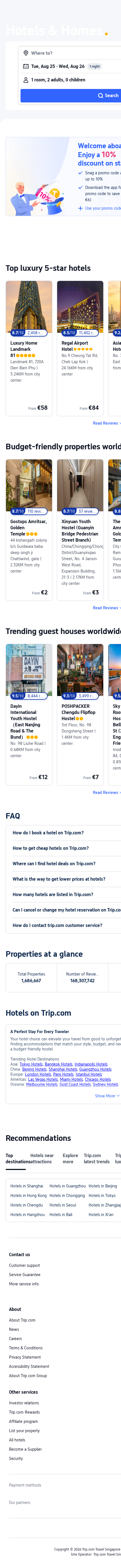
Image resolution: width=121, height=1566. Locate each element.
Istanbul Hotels (89, 1074)
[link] (29, 348)
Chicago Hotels (98, 1079)
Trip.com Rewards (24, 1412)
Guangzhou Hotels (95, 1069)
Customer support (24, 1265)
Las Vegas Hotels (43, 1079)
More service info (24, 1284)
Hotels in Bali (61, 1214)
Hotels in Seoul (63, 1205)
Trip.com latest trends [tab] (97, 1158)
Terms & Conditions (25, 1348)
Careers (15, 1338)
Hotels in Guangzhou (68, 1186)
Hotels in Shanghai (26, 1186)
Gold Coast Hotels (75, 1084)
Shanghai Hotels (63, 1069)
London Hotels (38, 1074)
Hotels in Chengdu (26, 1205)
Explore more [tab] (70, 1158)
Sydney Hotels (105, 1084)
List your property (24, 1430)
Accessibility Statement (29, 1366)
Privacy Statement (25, 1357)
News (14, 1329)
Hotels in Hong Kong (28, 1195)
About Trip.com (22, 1320)
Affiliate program (23, 1421)
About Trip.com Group (28, 1375)
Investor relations (24, 1403)
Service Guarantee (25, 1274)
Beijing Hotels (34, 1069)
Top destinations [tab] (16, 1158)
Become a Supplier (25, 1449)
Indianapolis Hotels (91, 1064)
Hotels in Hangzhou (27, 1214)
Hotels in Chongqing (67, 1195)
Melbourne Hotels (41, 1084)
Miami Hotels (71, 1079)
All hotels (17, 1440)
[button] (107, 1096)
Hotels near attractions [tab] (42, 1158)
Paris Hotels (63, 1074)
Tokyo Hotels (31, 1064)
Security (16, 1458)
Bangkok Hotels (58, 1064)
